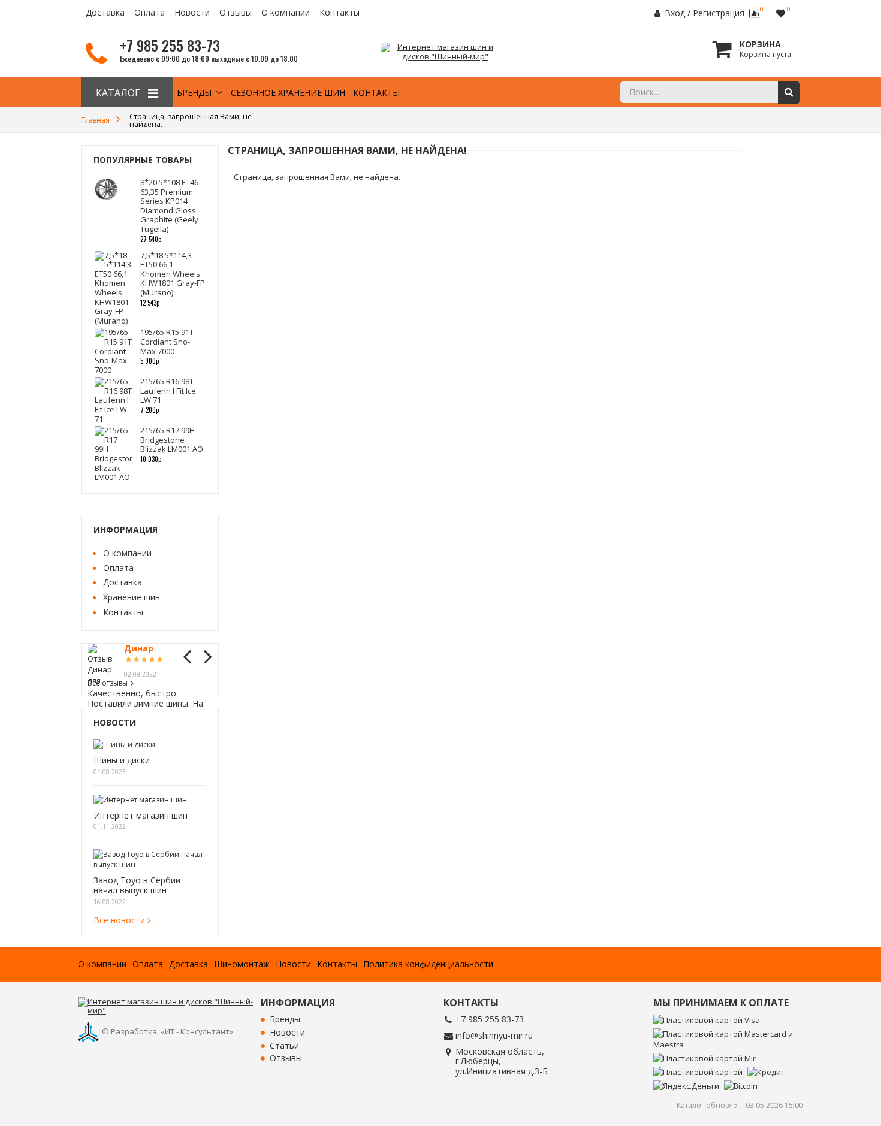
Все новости (119, 920)
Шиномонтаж (242, 964)
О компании (285, 13)
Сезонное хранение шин (288, 92)
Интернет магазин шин (140, 816)
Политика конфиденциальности (428, 964)
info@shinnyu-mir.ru (494, 1035)
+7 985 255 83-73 (489, 1019)
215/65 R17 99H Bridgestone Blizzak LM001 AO (171, 439)
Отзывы (235, 13)
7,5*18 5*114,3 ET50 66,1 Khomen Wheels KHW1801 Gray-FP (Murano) (172, 274)
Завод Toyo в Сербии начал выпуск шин (136, 886)
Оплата (149, 13)
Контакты (339, 13)
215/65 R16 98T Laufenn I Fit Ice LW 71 (168, 390)
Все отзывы (108, 683)
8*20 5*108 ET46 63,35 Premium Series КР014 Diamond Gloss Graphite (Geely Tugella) (169, 205)
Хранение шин (131, 597)
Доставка (105, 13)
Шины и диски (121, 761)
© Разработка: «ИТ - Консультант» (167, 1031)
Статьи (284, 1046)
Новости (192, 13)
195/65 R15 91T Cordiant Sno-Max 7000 (167, 341)
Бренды (194, 92)
